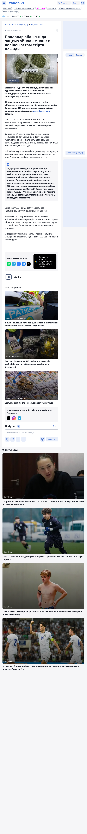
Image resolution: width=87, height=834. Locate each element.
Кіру (56, 426)
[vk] (24, 264)
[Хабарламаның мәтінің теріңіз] (31, 432)
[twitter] (29, 264)
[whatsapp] (9, 264)
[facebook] (19, 264)
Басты (7, 24)
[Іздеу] (83, 3)
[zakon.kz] (17, 3)
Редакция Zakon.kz (38, 24)
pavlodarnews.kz (41, 111)
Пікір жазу (52, 439)
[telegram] (14, 264)
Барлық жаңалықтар (20, 24)
